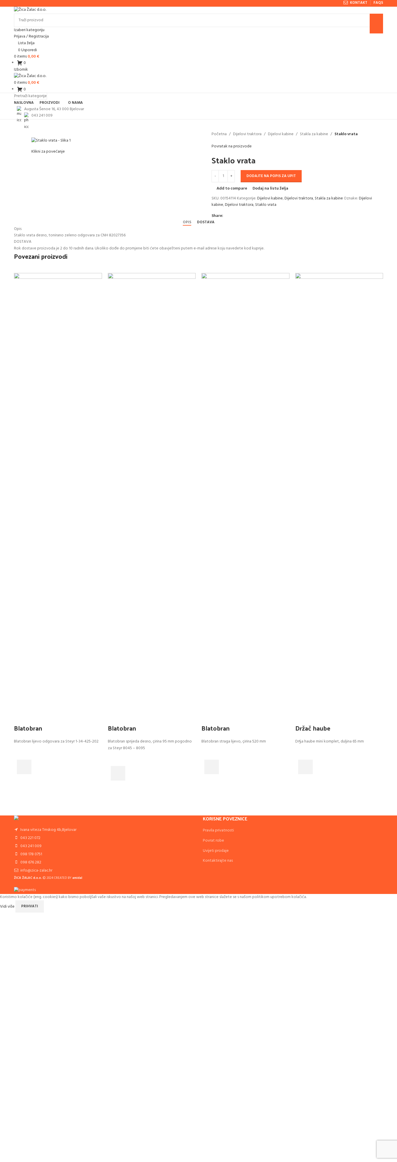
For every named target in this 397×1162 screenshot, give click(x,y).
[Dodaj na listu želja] (21, 752)
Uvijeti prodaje (216, 850)
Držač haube (312, 728)
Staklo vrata (265, 204)
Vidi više (7, 906)
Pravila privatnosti (218, 830)
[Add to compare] (21, 716)
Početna (219, 134)
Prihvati (29, 906)
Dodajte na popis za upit (271, 176)
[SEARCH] (376, 23)
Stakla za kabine (314, 134)
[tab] (187, 222)
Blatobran (28, 728)
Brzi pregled (21, 781)
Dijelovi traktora (247, 134)
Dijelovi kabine (281, 134)
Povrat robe (213, 840)
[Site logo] (30, 10)
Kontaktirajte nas (218, 860)
